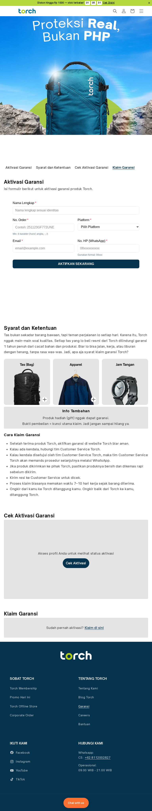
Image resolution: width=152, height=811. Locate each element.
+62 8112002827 (97, 757)
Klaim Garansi (124, 167)
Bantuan (84, 724)
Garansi (83, 706)
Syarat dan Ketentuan (53, 167)
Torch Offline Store (23, 706)
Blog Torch (86, 697)
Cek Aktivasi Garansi (91, 167)
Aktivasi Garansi (19, 167)
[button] (141, 11)
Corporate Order (22, 715)
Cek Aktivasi (76, 563)
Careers (84, 715)
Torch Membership (23, 688)
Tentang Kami (88, 688)
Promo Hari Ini (20, 697)
